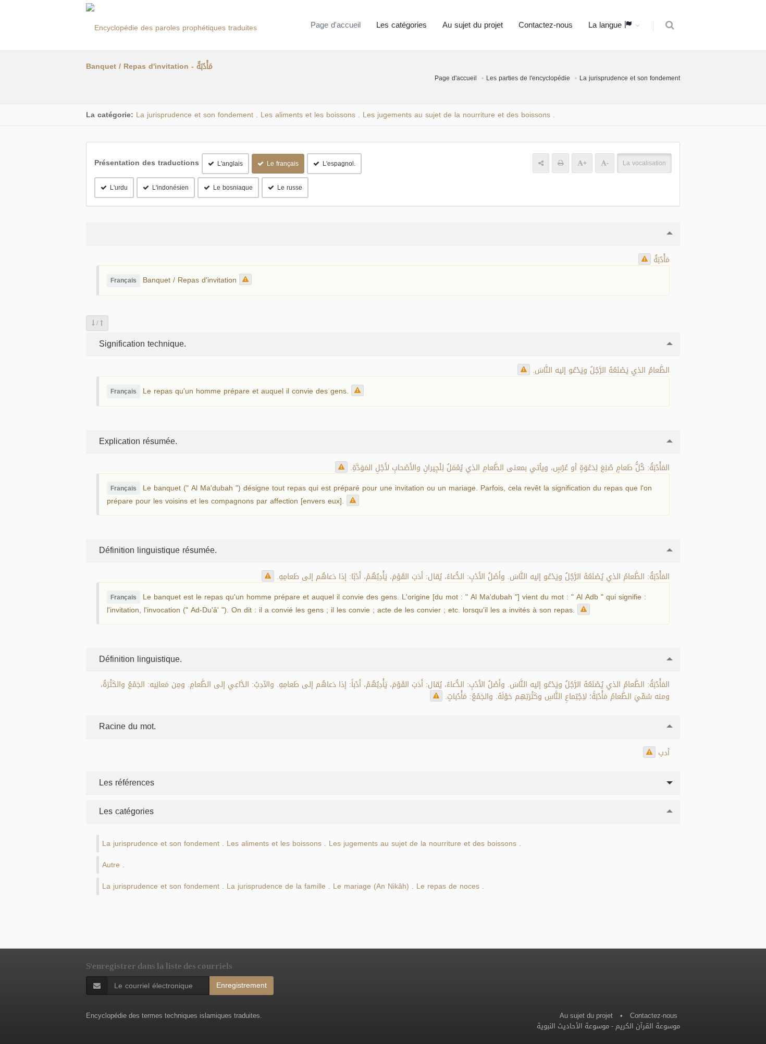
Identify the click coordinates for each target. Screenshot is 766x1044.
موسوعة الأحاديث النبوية (573, 1026)
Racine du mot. (126, 726)
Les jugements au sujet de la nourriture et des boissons (456, 115)
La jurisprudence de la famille (276, 886)
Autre (111, 865)
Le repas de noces (447, 886)
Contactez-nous (545, 25)
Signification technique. (141, 344)
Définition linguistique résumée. (156, 550)
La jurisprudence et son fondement (629, 78)
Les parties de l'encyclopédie (528, 78)
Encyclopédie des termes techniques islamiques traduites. (174, 1015)
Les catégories (401, 25)
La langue (606, 25)
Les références (125, 783)
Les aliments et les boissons (308, 115)
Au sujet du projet (472, 25)
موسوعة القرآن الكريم (647, 1026)
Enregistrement (241, 985)
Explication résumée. (136, 441)
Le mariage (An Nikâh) (371, 886)
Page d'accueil (336, 25)
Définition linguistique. (139, 659)
